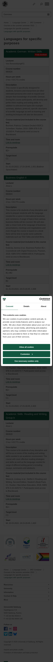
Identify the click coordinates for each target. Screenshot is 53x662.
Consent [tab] (9, 306)
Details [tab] (27, 306)
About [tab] (43, 306)
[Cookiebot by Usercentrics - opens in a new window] (39, 299)
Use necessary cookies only (26, 361)
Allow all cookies (26, 347)
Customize (25, 354)
